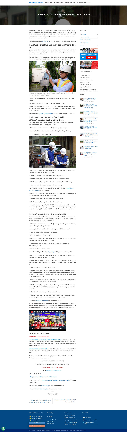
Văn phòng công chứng (69, 413)
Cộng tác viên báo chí (42, 300)
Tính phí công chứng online (70, 422)
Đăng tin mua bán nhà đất (70, 424)
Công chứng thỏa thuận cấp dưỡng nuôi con (91, 147)
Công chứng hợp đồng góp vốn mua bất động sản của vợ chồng (91, 113)
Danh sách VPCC (50, 421)
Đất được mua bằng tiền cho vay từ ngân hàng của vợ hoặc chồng (90, 120)
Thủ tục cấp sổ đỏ (58, 2)
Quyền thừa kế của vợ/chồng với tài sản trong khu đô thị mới (90, 128)
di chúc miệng (45, 385)
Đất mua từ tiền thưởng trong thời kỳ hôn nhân (90, 99)
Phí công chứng (37, 425)
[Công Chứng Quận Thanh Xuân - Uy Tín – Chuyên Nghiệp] (36, 3)
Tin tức (88, 2)
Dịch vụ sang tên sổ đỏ (69, 415)
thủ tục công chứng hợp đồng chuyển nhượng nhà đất (56, 380)
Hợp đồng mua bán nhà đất (70, 420)
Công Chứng (63, 430)
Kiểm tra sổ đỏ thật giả (69, 417)
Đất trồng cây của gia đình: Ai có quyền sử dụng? (91, 141)
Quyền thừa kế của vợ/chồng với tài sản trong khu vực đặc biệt (90, 106)
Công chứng (48, 2)
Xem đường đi (37, 422)
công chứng (50, 252)
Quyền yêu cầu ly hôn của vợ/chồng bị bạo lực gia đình (90, 154)
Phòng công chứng (70, 430)
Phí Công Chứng (81, 2)
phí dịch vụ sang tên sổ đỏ (46, 113)
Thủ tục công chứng (70, 2)
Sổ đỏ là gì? (45, 41)
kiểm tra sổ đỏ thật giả (40, 389)
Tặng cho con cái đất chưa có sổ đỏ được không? (43, 376)
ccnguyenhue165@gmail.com (54, 370)
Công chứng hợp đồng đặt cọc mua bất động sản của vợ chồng (91, 135)
